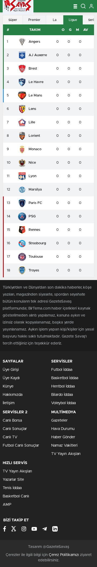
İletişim (9, 403)
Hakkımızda (12, 395)
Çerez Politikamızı (64, 555)
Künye (8, 386)
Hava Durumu (63, 429)
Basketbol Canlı (16, 496)
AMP (7, 505)
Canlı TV (10, 437)
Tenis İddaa (12, 488)
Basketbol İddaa (64, 378)
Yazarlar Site (13, 480)
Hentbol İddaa (63, 386)
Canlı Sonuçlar (15, 429)
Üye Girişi (11, 370)
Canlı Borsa (12, 420)
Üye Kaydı (11, 378)
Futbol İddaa (61, 370)
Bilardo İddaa (62, 395)
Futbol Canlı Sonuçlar (21, 445)
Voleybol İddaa (63, 403)
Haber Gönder (63, 437)
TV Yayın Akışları (66, 454)
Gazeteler (59, 420)
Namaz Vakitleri (64, 445)
